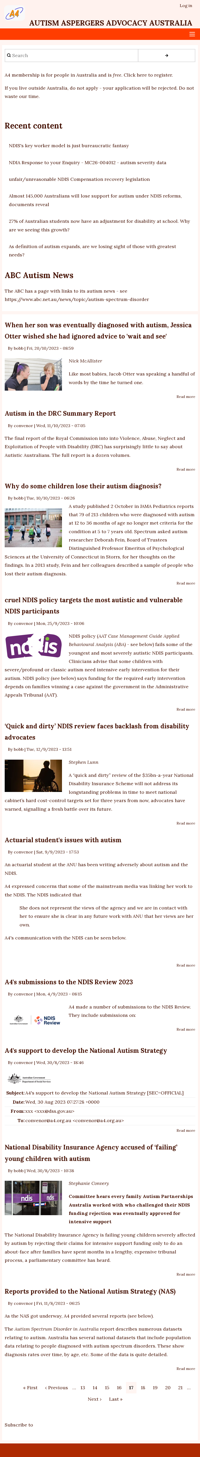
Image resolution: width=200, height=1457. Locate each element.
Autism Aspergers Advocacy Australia (110, 23)
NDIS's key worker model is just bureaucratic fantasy (69, 146)
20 (169, 1388)
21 (182, 1388)
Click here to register (148, 75)
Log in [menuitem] (186, 5)
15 (109, 1388)
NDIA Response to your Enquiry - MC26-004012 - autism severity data (87, 162)
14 (97, 1388)
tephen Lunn (84, 762)
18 (144, 1388)
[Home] (14, 13)
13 (84, 1388)
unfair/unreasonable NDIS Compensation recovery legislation (79, 179)
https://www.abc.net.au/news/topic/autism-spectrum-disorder (77, 299)
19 (157, 1388)
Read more (186, 397)
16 (121, 1388)
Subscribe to (19, 1425)
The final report (22, 438)
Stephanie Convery (89, 1183)
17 (131, 1388)
